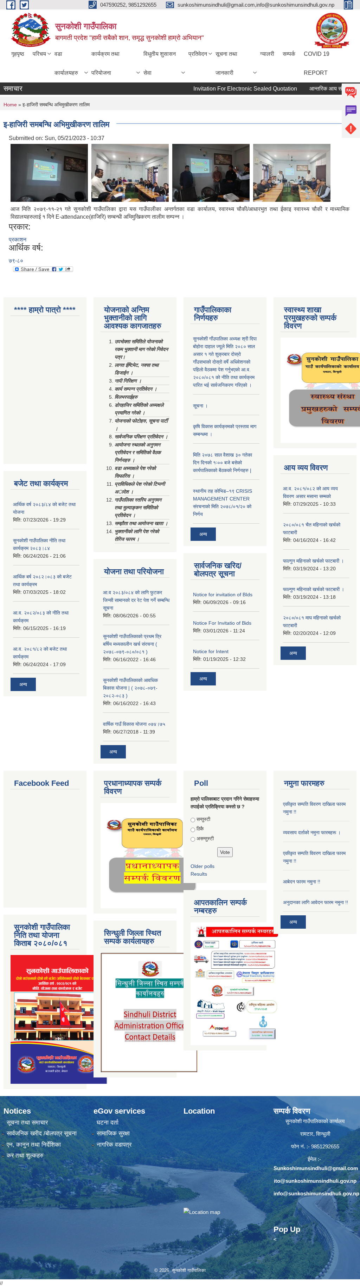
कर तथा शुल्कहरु (25, 1155)
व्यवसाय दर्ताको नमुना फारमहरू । (312, 832)
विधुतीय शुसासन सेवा (159, 63)
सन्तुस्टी (203, 819)
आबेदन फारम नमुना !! (301, 881)
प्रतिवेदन (197, 54)
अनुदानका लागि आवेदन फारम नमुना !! (315, 902)
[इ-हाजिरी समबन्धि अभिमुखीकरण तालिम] (49, 172)
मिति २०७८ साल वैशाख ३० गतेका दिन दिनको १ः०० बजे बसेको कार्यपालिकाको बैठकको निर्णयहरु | (222, 462)
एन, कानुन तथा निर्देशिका (34, 1144)
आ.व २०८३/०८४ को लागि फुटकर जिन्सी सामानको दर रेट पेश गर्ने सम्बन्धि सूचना (136, 600)
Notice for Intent (211, 651)
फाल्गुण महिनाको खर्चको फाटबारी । (313, 589)
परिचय (39, 54)
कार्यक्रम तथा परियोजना (105, 63)
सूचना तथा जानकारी (226, 63)
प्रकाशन (17, 240)
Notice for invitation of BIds (222, 594)
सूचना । (200, 406)
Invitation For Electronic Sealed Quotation (227, 89)
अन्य (23, 684)
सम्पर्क (289, 54)
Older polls (202, 866)
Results (199, 874)
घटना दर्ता (107, 1122)
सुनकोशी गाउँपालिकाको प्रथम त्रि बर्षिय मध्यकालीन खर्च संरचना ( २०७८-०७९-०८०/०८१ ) (132, 644)
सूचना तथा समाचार (27, 1122)
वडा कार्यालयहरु (66, 63)
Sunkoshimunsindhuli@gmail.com (316, 1168)
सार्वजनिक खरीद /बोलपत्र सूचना (42, 1133)
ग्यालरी (267, 54)
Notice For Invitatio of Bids (222, 623)
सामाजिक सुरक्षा (113, 1133)
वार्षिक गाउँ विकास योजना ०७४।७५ (134, 724)
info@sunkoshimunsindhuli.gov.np (316, 1193)
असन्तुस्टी (205, 838)
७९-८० (16, 261)
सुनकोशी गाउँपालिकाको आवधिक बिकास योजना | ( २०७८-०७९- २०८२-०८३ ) (130, 687)
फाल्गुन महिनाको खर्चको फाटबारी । (313, 561)
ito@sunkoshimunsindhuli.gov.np (315, 1181)
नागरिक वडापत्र (114, 1144)
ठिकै (200, 828)
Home (10, 104)
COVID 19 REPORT (316, 63)
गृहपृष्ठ (17, 54)
